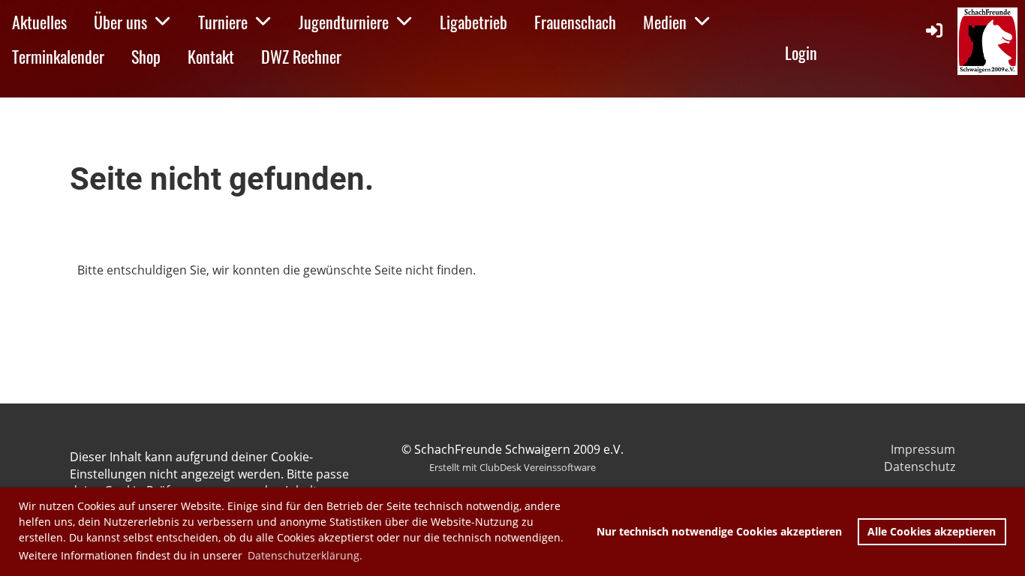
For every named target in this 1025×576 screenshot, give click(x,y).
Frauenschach (575, 22)
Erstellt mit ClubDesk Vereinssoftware (512, 467)
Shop (146, 56)
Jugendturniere (344, 22)
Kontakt (211, 56)
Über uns (120, 22)
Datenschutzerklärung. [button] (305, 555)
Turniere (223, 22)
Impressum (923, 449)
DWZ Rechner (301, 56)
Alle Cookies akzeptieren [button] (931, 531)
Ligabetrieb (473, 22)
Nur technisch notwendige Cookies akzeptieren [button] (719, 531)
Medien (665, 22)
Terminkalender (58, 56)
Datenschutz (919, 466)
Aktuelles (39, 22)
